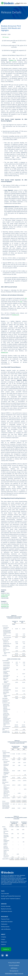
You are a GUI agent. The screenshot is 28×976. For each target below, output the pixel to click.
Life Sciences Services (6, 911)
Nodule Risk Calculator (7, 921)
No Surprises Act (14, 971)
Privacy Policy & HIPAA (14, 962)
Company (3, 937)
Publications (4, 924)
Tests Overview (5, 893)
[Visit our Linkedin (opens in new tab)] (2, 955)
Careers (3, 939)
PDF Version (6, 37)
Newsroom (4, 942)
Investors (3, 944)
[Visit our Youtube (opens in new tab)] (6, 955)
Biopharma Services (6, 909)
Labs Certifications (6, 929)
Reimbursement (5, 926)
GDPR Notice (14, 968)
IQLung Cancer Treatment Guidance (10, 898)
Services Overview (5, 906)
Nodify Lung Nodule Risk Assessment (11, 896)
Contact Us (6, 949)
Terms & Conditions (14, 965)
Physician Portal (5, 919)
